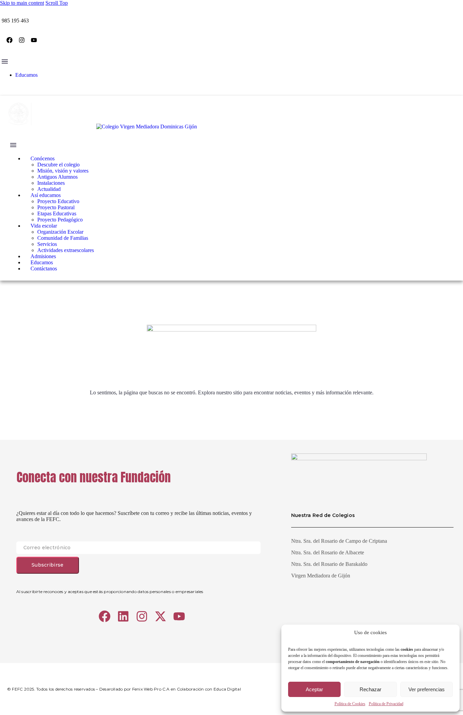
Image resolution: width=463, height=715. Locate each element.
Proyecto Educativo (58, 201)
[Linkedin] (123, 616)
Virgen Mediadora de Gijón (320, 575)
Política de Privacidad (386, 703)
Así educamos (46, 195)
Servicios (47, 244)
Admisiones (43, 256)
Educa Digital (227, 689)
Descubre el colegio (58, 164)
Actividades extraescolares (65, 250)
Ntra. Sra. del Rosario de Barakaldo (329, 564)
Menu (5, 61)
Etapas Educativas (56, 213)
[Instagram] (22, 40)
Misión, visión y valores (62, 171)
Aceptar (314, 689)
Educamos (26, 75)
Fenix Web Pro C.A (151, 689)
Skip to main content (22, 3)
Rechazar (370, 689)
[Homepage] (102, 126)
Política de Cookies (350, 703)
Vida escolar (44, 226)
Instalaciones (51, 183)
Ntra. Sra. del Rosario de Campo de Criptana (339, 541)
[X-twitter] (160, 616)
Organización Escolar (60, 232)
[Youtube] (34, 40)
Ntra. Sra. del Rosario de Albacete (327, 552)
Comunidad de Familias (62, 238)
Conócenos (43, 158)
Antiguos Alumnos (57, 177)
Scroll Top (56, 3)
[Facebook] (9, 40)
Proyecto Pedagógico (60, 219)
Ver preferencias (426, 689)
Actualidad (49, 189)
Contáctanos (44, 268)
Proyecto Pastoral (56, 207)
